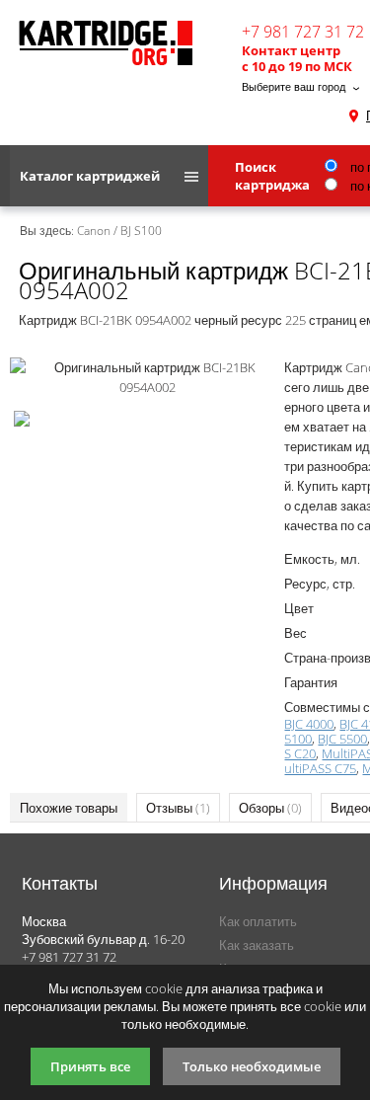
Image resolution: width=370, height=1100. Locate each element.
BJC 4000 (308, 724)
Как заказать (256, 945)
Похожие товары (68, 808)
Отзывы (178, 808)
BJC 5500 (342, 738)
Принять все (90, 1066)
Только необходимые (252, 1066)
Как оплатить (258, 921)
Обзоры (270, 808)
